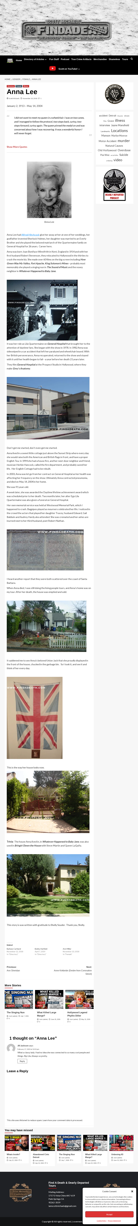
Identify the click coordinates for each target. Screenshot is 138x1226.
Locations (119, 130)
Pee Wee (104, 155)
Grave (111, 120)
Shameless (114, 59)
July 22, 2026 (13, 1160)
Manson (105, 135)
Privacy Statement (114, 1221)
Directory (11, 86)
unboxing (109, 161)
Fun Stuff (54, 59)
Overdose (124, 150)
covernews (78, 1221)
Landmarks (105, 131)
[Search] (131, 59)
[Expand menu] (45, 59)
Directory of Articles (34, 59)
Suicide (26, 1005)
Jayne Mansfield (120, 125)
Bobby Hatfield (41, 949)
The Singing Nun (16, 1012)
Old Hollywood (107, 150)
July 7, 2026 (25, 1016)
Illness (26, 86)
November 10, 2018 (30, 98)
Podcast (65, 59)
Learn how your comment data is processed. (63, 1120)
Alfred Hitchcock (30, 234)
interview (104, 125)
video (117, 160)
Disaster (120, 116)
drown (126, 116)
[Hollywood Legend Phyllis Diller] (79, 999)
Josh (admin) (13, 1016)
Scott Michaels (14, 98)
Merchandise (100, 59)
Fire (105, 121)
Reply (22, 1061)
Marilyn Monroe (119, 135)
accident (103, 115)
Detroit (112, 115)
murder (124, 140)
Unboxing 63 (117, 1154)
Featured (11, 1005)
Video (40, 1005)
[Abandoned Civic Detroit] (43, 1143)
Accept (109, 1214)
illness (120, 120)
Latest (56, 1002)
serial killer (114, 155)
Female (18, 86)
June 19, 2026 (118, 1160)
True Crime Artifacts (81, 59)
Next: (73, 970)
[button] (132, 1191)
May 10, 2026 (85, 1019)
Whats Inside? (13, 1154)
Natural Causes (114, 145)
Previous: (13, 969)
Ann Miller (67, 949)
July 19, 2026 (39, 1163)
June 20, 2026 (55, 1019)
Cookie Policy (101, 1221)
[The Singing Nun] (19, 999)
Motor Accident (108, 141)
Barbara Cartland (14, 949)
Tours (125, 59)
